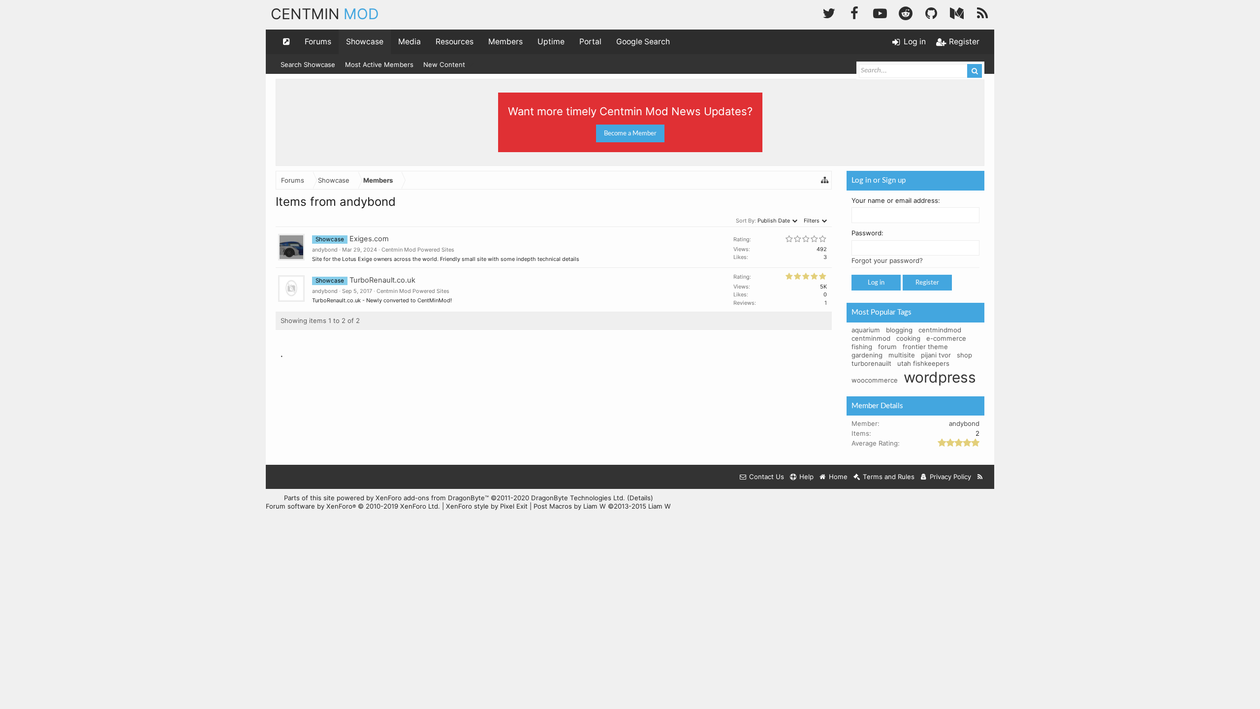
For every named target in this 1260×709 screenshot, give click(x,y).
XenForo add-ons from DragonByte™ (432, 498)
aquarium (865, 330)
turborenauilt (871, 363)
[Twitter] (829, 12)
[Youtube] (880, 12)
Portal (590, 41)
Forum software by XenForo (353, 506)
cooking (908, 338)
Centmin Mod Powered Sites (417, 249)
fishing (861, 347)
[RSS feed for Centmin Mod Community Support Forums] (980, 476)
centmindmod (939, 330)
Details (640, 498)
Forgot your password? (887, 260)
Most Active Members (379, 64)
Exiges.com (369, 238)
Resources (454, 41)
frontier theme (925, 347)
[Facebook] (854, 12)
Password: (867, 233)
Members (505, 41)
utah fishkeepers (923, 363)
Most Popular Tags (881, 312)
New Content (444, 64)
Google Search (643, 41)
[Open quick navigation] (286, 42)
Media (409, 41)
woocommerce (874, 380)
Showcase (364, 41)
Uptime (551, 41)
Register (927, 282)
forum (887, 347)
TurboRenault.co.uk (382, 280)
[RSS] (982, 12)
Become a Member (630, 133)
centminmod (870, 338)
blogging (899, 330)
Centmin (325, 14)
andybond (325, 249)
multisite (901, 355)
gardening (866, 355)
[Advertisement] (554, 406)
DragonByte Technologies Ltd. (578, 498)
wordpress (940, 377)
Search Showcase (308, 64)
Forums (318, 41)
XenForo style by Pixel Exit (487, 506)
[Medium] (957, 12)
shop (964, 355)
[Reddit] (905, 12)
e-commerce (946, 338)
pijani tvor (936, 355)
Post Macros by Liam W (602, 506)
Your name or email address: (895, 200)
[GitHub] (931, 12)
